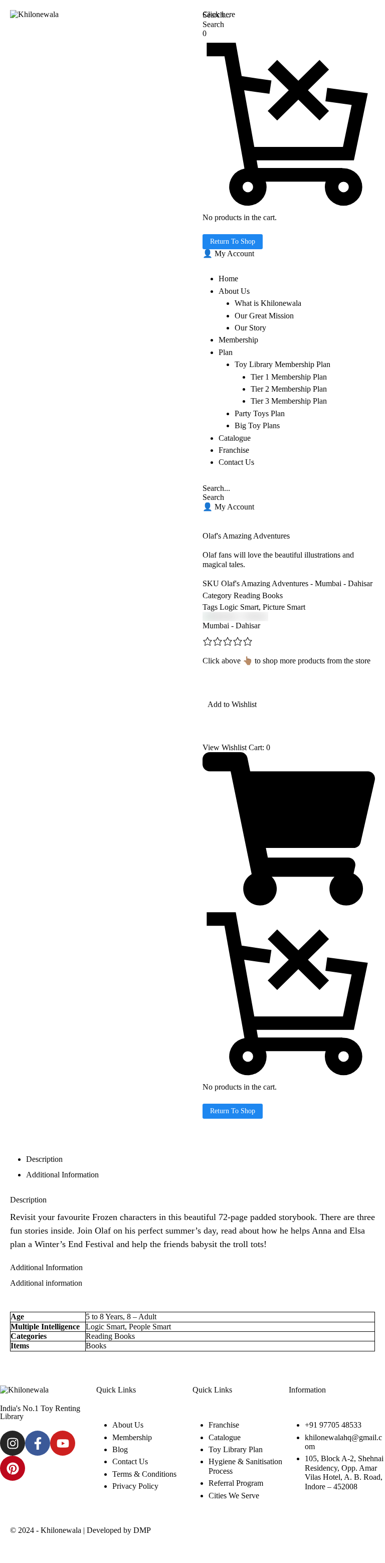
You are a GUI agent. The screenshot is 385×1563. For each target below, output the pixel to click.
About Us (127, 1425)
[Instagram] (12, 1443)
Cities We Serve (234, 1495)
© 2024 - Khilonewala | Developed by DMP (80, 1530)
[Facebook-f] (37, 1443)
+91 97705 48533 (333, 1425)
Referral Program (236, 1483)
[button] (228, 253)
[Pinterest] (12, 1468)
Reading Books (258, 595)
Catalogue (225, 1437)
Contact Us (130, 1461)
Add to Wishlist (232, 704)
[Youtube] (62, 1443)
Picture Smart (284, 607)
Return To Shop (232, 241)
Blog (120, 1449)
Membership (132, 1437)
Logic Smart (239, 607)
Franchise (224, 1425)
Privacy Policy (135, 1486)
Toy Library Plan (236, 1449)
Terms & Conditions (144, 1474)
